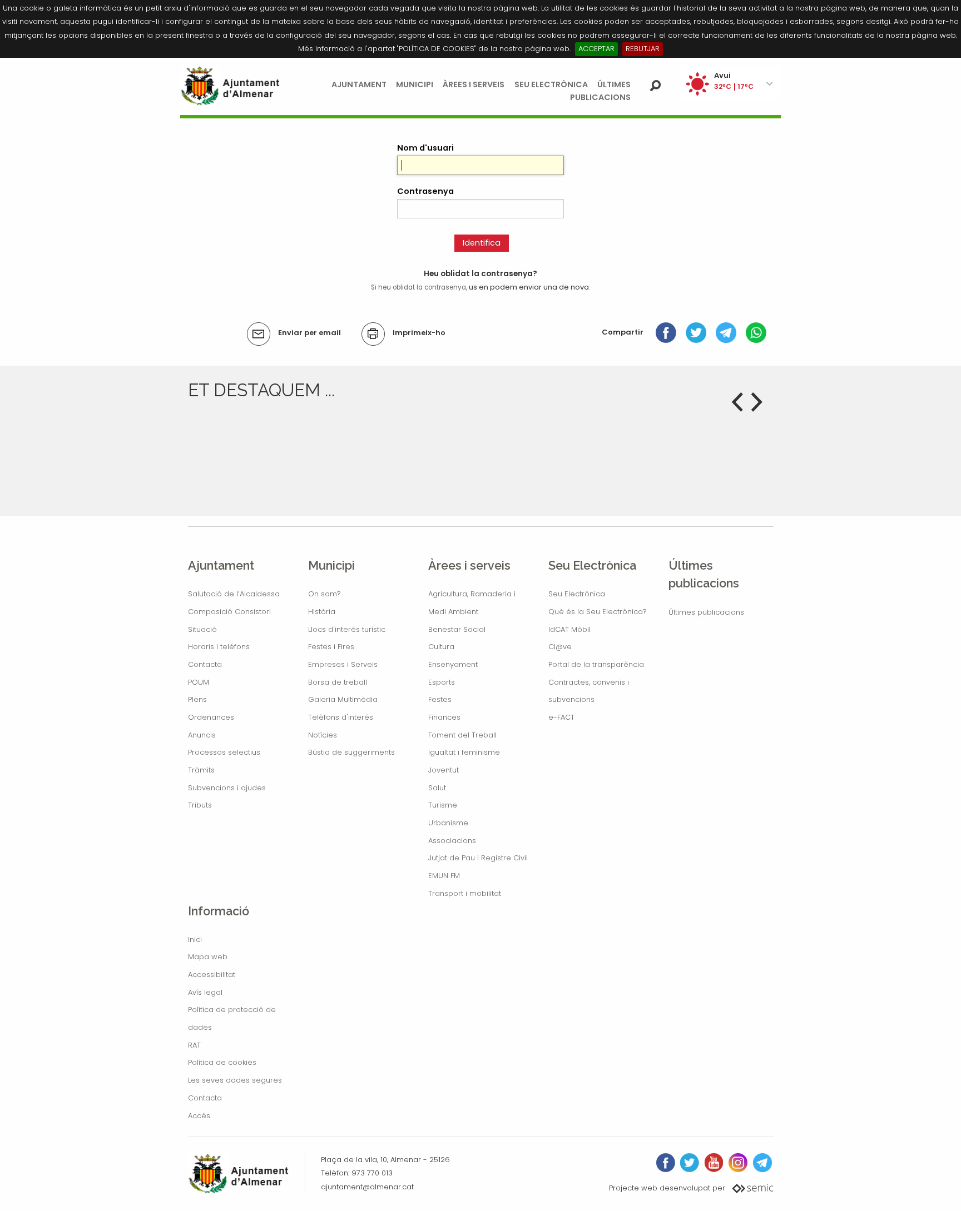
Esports (441, 682)
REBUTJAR (643, 48)
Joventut (443, 770)
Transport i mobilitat (464, 893)
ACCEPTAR (596, 48)
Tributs (200, 805)
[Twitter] (696, 332)
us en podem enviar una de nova (529, 287)
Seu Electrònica (551, 84)
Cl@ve (560, 646)
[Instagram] (738, 1162)
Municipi (414, 84)
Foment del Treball (462, 735)
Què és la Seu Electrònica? (597, 611)
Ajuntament (359, 84)
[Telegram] (726, 332)
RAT (194, 1045)
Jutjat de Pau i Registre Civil (478, 858)
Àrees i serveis (473, 84)
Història (321, 611)
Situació (202, 629)
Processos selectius (224, 752)
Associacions (452, 840)
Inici (195, 939)
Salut (437, 788)
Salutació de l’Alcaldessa (234, 594)
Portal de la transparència (596, 664)
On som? (324, 594)
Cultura (441, 646)
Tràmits (201, 770)
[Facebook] (666, 332)
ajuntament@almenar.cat (367, 1187)
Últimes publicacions (706, 612)
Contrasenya (425, 191)
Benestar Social (457, 629)
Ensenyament (453, 664)
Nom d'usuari (425, 147)
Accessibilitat (211, 974)
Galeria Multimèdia (343, 699)
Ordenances (211, 717)
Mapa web (207, 956)
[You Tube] (714, 1162)
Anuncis (202, 735)
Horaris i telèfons (219, 646)
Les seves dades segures (235, 1080)
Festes (440, 699)
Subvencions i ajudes (227, 788)
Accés (199, 1115)
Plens (197, 699)
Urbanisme (448, 823)
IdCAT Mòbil (569, 629)
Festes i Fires (331, 646)
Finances (444, 717)
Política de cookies (222, 1062)
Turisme (442, 805)
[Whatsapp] (756, 332)
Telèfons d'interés (340, 717)
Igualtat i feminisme (464, 752)
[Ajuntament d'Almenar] (230, 86)
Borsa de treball (337, 682)
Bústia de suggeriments (351, 752)
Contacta (205, 664)
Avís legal (205, 992)
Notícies (322, 735)
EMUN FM (444, 875)
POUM (198, 682)
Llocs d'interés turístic (346, 629)
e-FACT (561, 717)
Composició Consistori (229, 611)
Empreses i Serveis (343, 664)
